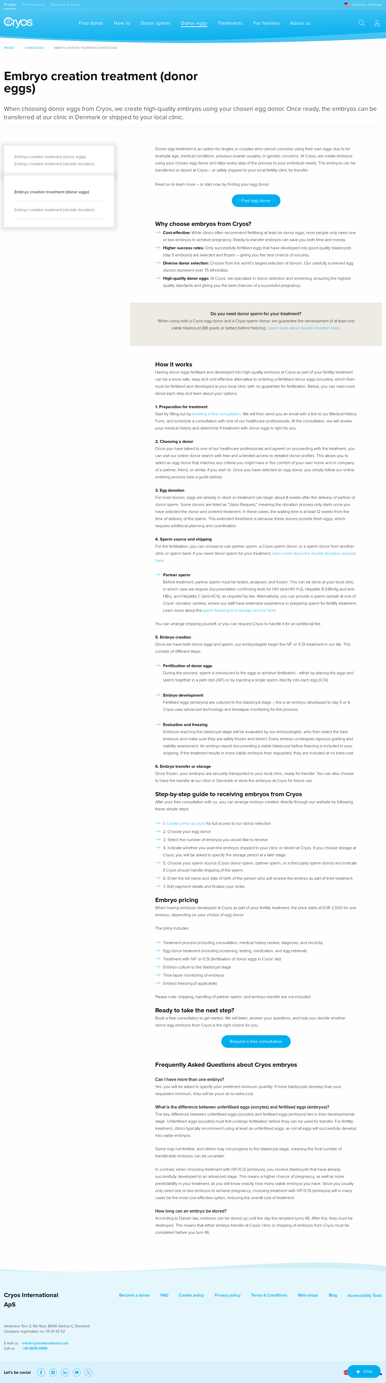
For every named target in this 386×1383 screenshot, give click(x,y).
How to (122, 23)
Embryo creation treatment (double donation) (54, 164)
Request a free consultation (256, 1041)
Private (10, 4)
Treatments (230, 23)
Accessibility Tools (365, 1295)
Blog (333, 1295)
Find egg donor (255, 200)
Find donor (91, 23)
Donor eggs (194, 23)
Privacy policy (228, 1295)
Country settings (367, 5)
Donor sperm (155, 23)
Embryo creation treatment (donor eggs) (50, 156)
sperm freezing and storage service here (238, 610)
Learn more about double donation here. (304, 328)
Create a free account (186, 823)
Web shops (308, 1295)
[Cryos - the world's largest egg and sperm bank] (18, 23)
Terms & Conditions (269, 1295)
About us (300, 23)
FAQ (164, 1295)
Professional (34, 4)
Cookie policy (191, 1295)
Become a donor (66, 4)
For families (266, 23)
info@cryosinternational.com (45, 1343)
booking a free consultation (216, 414)
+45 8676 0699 (34, 1348)
